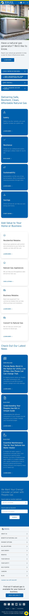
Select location (8, 502)
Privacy (7, 608)
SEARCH (14, 517)
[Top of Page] (7, 2)
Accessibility (20, 608)
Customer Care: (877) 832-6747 (9, 580)
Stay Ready (22, 57)
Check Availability (14, 595)
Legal (13, 608)
